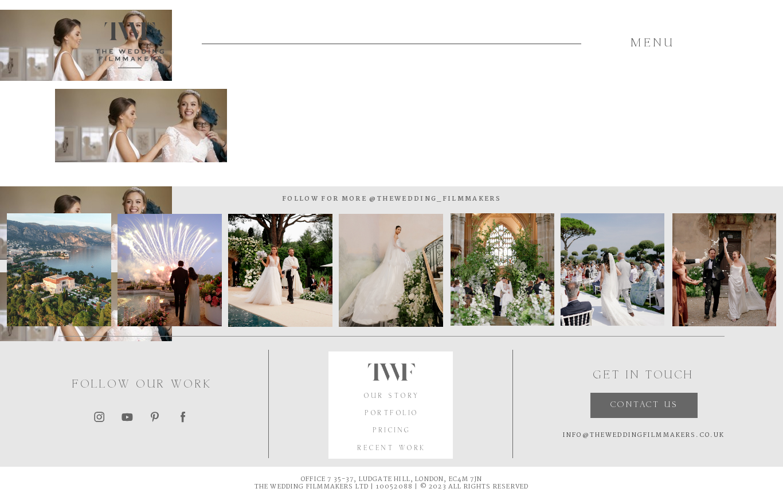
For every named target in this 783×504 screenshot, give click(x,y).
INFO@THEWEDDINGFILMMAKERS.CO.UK (644, 435)
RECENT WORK (392, 448)
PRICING (391, 430)
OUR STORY (392, 396)
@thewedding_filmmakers (434, 199)
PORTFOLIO (391, 413)
